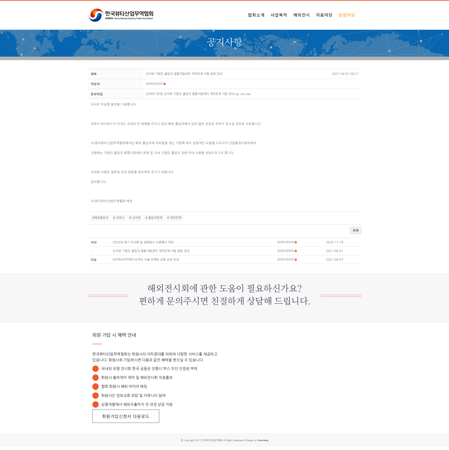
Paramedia (262, 440)
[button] (154, 83)
